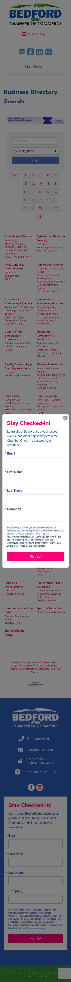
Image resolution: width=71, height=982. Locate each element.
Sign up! (35, 556)
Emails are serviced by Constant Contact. (26, 545)
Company (14, 508)
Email (11, 453)
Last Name (14, 490)
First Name (15, 471)
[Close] (65, 418)
